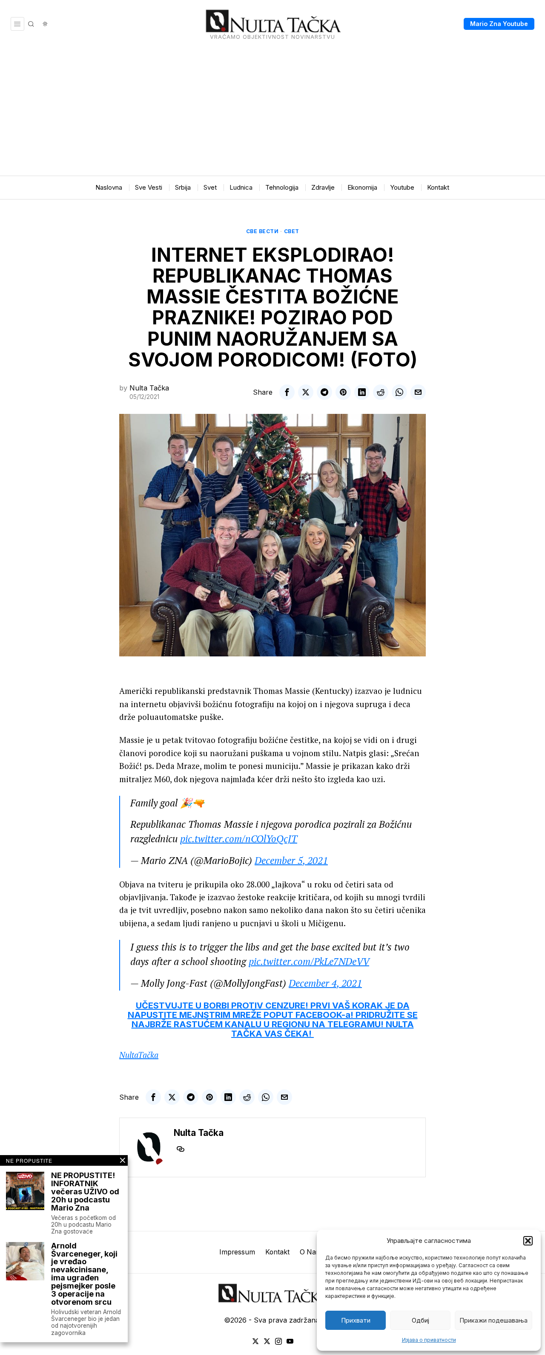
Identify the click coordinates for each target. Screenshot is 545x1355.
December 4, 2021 (325, 983)
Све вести (262, 231)
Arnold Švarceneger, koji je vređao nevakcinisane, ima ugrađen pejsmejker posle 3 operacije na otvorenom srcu (84, 1274)
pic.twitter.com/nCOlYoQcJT (238, 838)
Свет (291, 231)
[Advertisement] (272, 111)
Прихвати (355, 1320)
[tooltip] (287, 392)
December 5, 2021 (291, 860)
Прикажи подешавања (493, 1320)
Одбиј (420, 1320)
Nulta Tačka (149, 388)
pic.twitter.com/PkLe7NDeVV (309, 961)
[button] (528, 1241)
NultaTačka (138, 1054)
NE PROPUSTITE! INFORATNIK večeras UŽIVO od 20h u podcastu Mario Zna (85, 1192)
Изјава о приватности (429, 1340)
